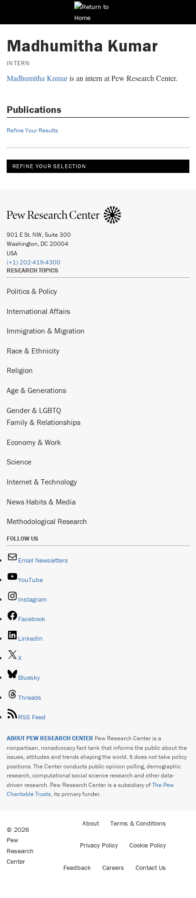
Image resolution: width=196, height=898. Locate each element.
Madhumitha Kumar (37, 78)
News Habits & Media (41, 501)
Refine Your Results (32, 130)
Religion (20, 370)
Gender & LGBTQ (34, 410)
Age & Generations (36, 390)
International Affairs (38, 311)
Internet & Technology (42, 481)
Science (19, 461)
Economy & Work (34, 442)
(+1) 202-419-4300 (33, 262)
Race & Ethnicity (33, 350)
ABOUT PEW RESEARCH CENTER (50, 738)
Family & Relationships (43, 422)
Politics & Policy (32, 291)
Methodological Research (47, 521)
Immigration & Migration (46, 330)
